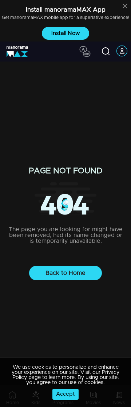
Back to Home (65, 273)
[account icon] (121, 52)
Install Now (65, 33)
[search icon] (106, 51)
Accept (65, 394)
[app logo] (20, 51)
